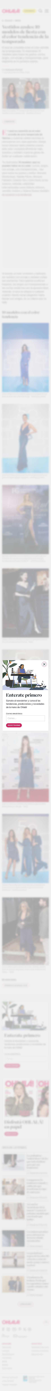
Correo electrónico (14, 714)
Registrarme (14, 725)
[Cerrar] (44, 664)
